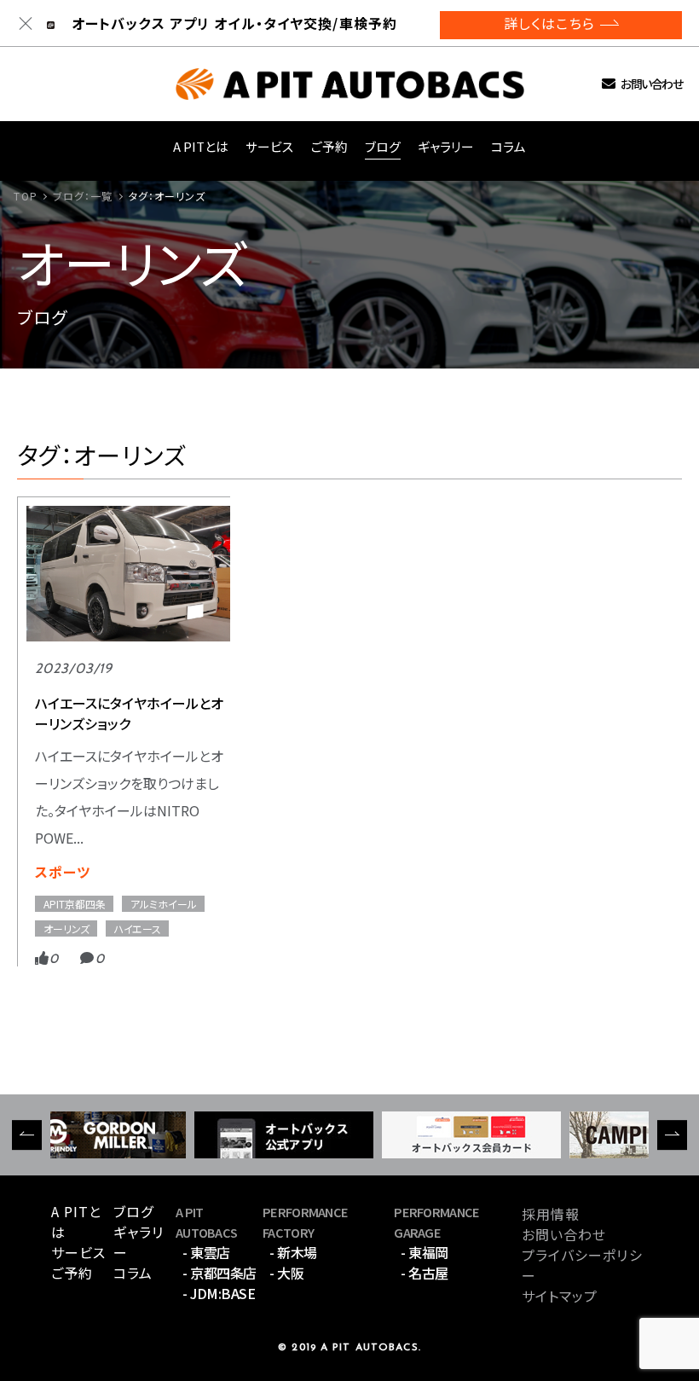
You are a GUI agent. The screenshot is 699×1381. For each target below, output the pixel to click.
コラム (508, 146)
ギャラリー (446, 146)
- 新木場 (293, 1252)
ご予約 (329, 146)
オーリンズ (66, 928)
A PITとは (200, 146)
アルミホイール (163, 903)
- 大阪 (286, 1272)
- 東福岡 (424, 1252)
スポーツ (62, 872)
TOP (25, 196)
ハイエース (137, 928)
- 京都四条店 (219, 1272)
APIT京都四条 (74, 903)
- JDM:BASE (218, 1293)
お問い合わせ (651, 84)
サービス (270, 146)
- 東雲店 (206, 1252)
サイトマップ (560, 1295)
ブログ (383, 146)
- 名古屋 (424, 1272)
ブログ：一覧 (83, 196)
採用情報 (551, 1214)
